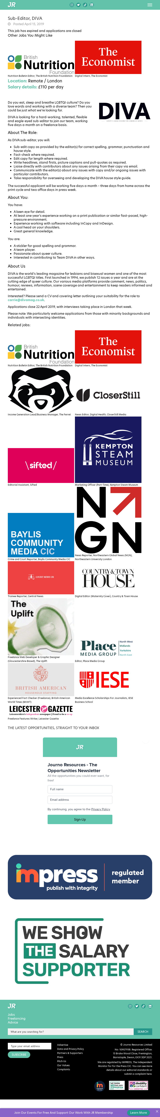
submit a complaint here (138, 1074)
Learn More (138, 1113)
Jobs (11, 1015)
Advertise (62, 1045)
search (143, 1032)
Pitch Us (61, 1061)
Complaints (63, 1069)
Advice (13, 1023)
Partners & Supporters (70, 1053)
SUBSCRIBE (19, 1055)
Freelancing (17, 1019)
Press (60, 1057)
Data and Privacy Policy (70, 1049)
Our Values (63, 1065)
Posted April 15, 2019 (28, 24)
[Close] (157, 1111)
